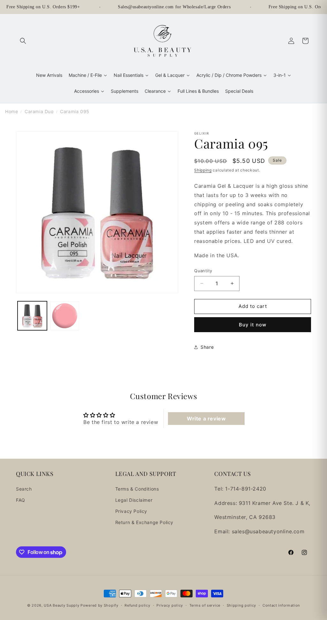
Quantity (203, 270)
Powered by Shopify (99, 605)
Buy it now (252, 325)
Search (24, 489)
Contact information (281, 605)
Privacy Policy (131, 511)
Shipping (203, 170)
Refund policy (137, 605)
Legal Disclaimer (134, 500)
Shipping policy (241, 605)
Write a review (206, 418)
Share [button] (207, 347)
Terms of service (204, 605)
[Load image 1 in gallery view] (32, 316)
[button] (23, 41)
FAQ (20, 500)
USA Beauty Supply (61, 605)
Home (11, 111)
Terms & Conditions (137, 489)
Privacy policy (169, 605)
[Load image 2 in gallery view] (65, 316)
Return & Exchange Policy (144, 522)
